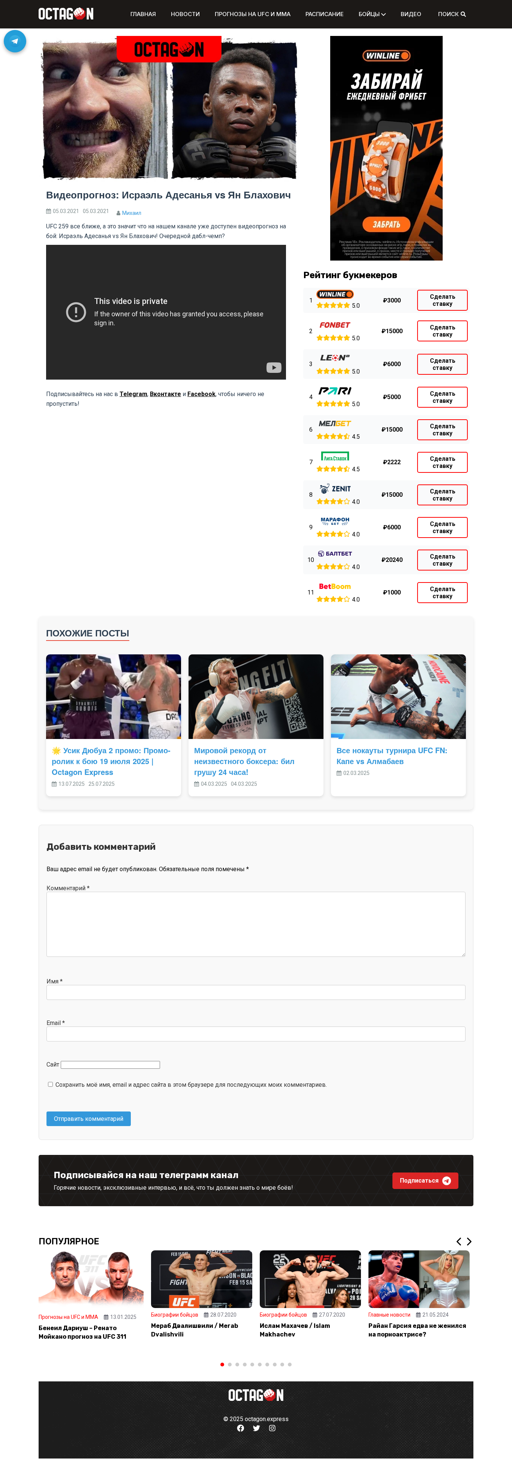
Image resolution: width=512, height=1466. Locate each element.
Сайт (52, 1064)
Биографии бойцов (174, 1315)
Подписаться (419, 1180)
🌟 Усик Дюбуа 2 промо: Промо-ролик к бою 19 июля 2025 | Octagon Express (111, 761)
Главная (143, 14)
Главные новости (389, 1315)
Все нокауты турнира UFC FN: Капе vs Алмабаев (392, 755)
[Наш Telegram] (15, 41)
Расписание (324, 14)
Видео (411, 14)
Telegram (133, 394)
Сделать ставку (442, 300)
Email (55, 1022)
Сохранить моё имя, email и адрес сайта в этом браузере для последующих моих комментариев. (191, 1084)
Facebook (201, 394)
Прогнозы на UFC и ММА (252, 14)
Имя (54, 981)
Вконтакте (165, 394)
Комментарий (68, 888)
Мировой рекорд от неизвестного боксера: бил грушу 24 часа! (244, 761)
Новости (185, 14)
